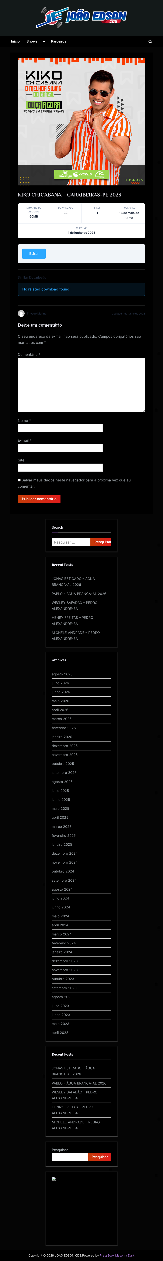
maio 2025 (60, 808)
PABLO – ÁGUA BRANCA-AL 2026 (79, 594)
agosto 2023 (62, 997)
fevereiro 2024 (64, 943)
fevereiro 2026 (64, 728)
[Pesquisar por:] (71, 542)
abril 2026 (60, 710)
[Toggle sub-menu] (44, 41)
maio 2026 (60, 701)
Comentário (29, 354)
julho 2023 (60, 1006)
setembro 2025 (64, 772)
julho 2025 (60, 790)
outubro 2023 (63, 979)
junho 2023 (61, 1015)
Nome (24, 420)
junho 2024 (61, 907)
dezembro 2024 (65, 853)
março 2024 (62, 934)
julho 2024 (60, 898)
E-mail (25, 440)
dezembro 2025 (65, 746)
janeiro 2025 (62, 844)
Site (21, 460)
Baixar (34, 254)
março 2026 (62, 719)
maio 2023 (60, 1024)
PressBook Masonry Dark (117, 1255)
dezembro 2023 (65, 961)
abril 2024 (60, 925)
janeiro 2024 (62, 952)
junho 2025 (61, 799)
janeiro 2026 (62, 737)
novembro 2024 (65, 862)
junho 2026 (61, 692)
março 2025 (62, 826)
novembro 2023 (65, 970)
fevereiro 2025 (64, 835)
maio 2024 (60, 916)
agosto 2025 (62, 782)
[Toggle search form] (150, 41)
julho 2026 (60, 683)
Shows (32, 41)
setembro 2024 (64, 880)
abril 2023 (60, 1032)
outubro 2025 (63, 763)
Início (15, 41)
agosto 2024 (62, 889)
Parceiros (58, 41)
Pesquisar (60, 1150)
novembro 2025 (65, 755)
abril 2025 (60, 817)
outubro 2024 (63, 871)
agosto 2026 (62, 674)
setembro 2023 (64, 988)
